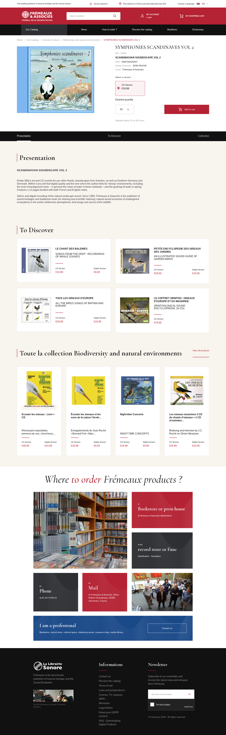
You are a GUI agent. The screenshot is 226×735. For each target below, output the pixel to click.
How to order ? (109, 29)
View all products (201, 350)
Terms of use (106, 685)
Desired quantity (124, 99)
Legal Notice (106, 707)
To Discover (114, 136)
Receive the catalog (142, 29)
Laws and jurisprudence (112, 690)
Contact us (105, 676)
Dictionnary (198, 29)
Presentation (24, 136)
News (84, 29)
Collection (203, 136)
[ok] (189, 694)
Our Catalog (32, 29)
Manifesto (172, 29)
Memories (104, 703)
